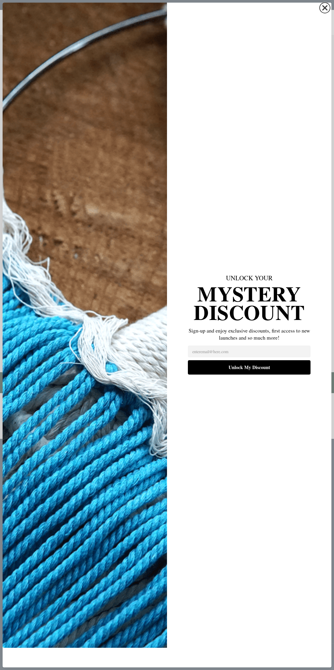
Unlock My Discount (249, 367)
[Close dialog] (325, 8)
